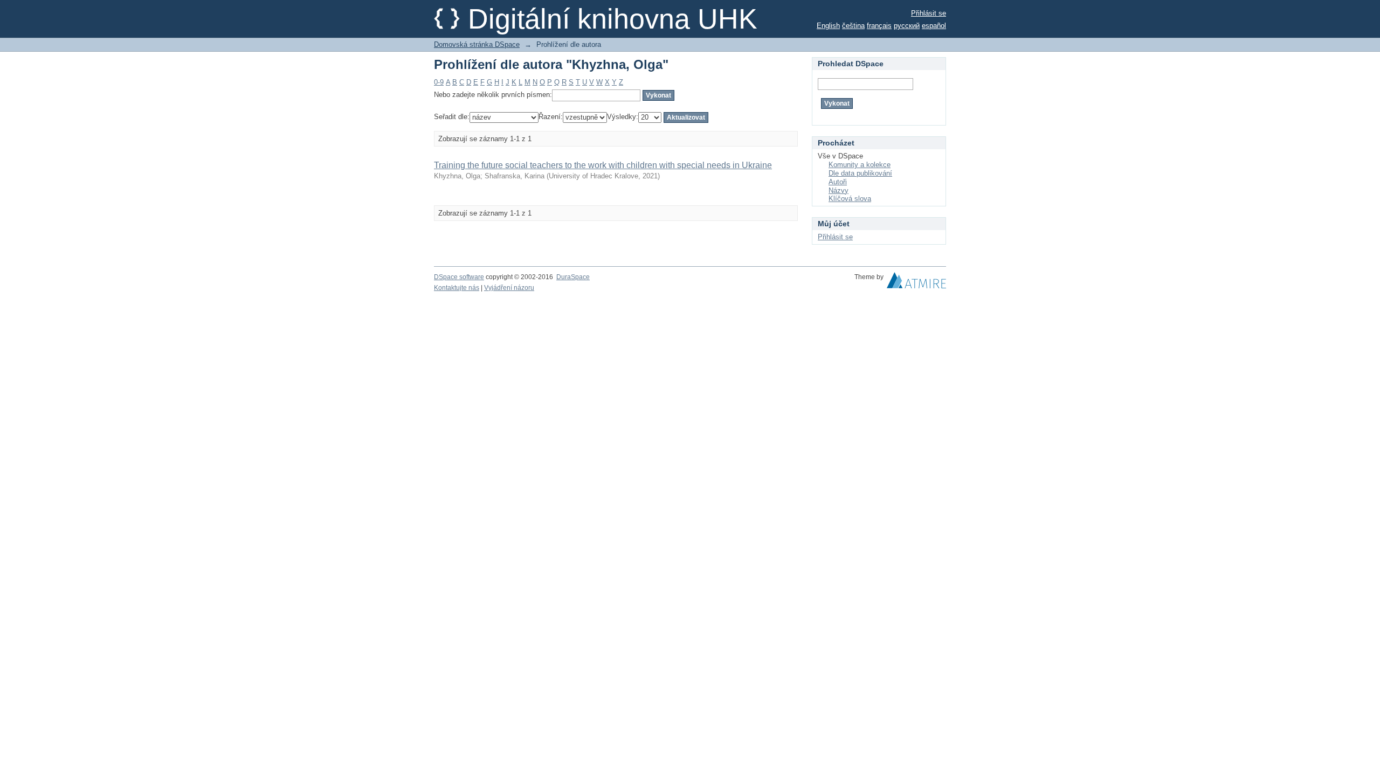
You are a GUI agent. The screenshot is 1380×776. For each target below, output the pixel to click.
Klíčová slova (850, 199)
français (879, 26)
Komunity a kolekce (860, 165)
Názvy (838, 190)
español (934, 26)
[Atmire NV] (916, 283)
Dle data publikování (860, 173)
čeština (853, 26)
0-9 (439, 82)
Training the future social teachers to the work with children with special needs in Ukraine (603, 165)
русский (907, 26)
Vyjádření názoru (509, 288)
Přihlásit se (928, 13)
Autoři (838, 182)
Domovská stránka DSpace (477, 44)
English (828, 26)
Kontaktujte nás (456, 288)
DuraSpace (573, 277)
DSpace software (459, 277)
